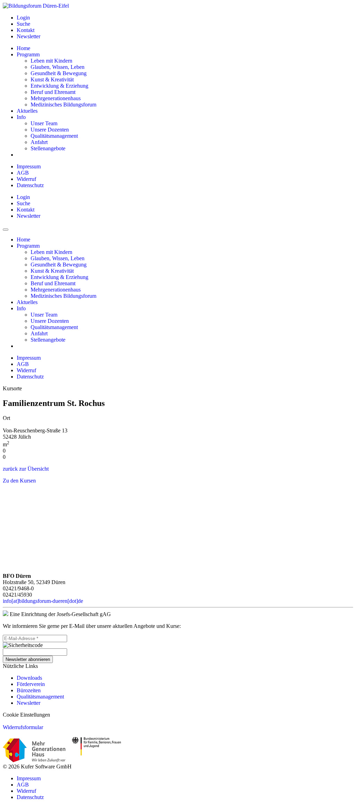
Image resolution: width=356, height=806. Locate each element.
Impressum (29, 166)
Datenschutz (30, 185)
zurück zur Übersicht (26, 469)
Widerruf (26, 179)
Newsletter (28, 703)
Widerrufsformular (23, 727)
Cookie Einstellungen (26, 715)
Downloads (29, 678)
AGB (23, 173)
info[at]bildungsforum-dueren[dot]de (43, 601)
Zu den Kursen (19, 481)
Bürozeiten (29, 690)
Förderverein (31, 684)
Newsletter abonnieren (28, 659)
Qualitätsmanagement (40, 697)
